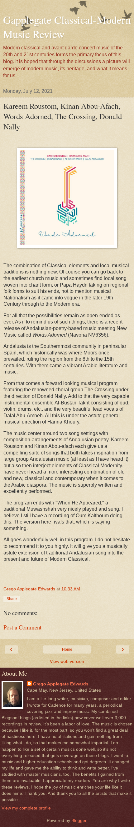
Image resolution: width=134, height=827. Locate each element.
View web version (67, 661)
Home (67, 649)
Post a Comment (22, 627)
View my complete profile (26, 807)
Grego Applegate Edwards (61, 683)
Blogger (78, 820)
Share (12, 599)
